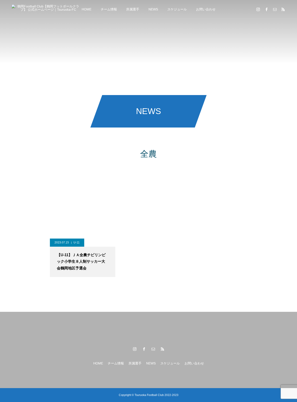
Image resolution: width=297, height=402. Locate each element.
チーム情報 (109, 9)
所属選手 (132, 9)
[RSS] (283, 9)
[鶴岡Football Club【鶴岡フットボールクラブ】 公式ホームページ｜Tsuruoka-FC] (46, 9)
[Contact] (274, 9)
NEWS (153, 9)
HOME (86, 9)
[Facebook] (266, 9)
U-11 (77, 242)
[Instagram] (258, 9)
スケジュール (177, 9)
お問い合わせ (206, 9)
